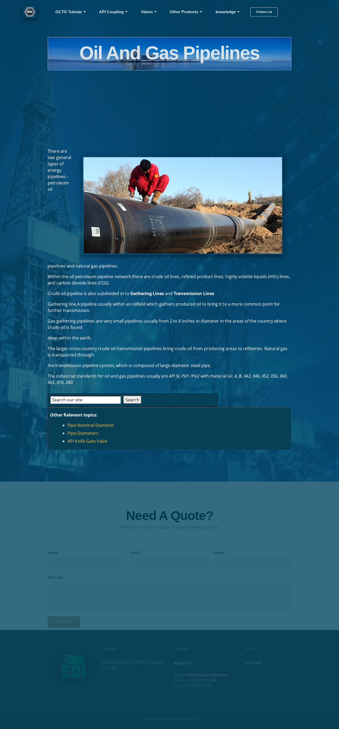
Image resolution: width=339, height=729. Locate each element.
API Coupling (111, 12)
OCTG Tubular (68, 12)
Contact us (264, 12)
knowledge (226, 12)
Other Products (184, 12)
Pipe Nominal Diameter (91, 425)
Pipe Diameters (83, 433)
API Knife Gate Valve (87, 441)
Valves (147, 12)
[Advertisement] (169, 107)
